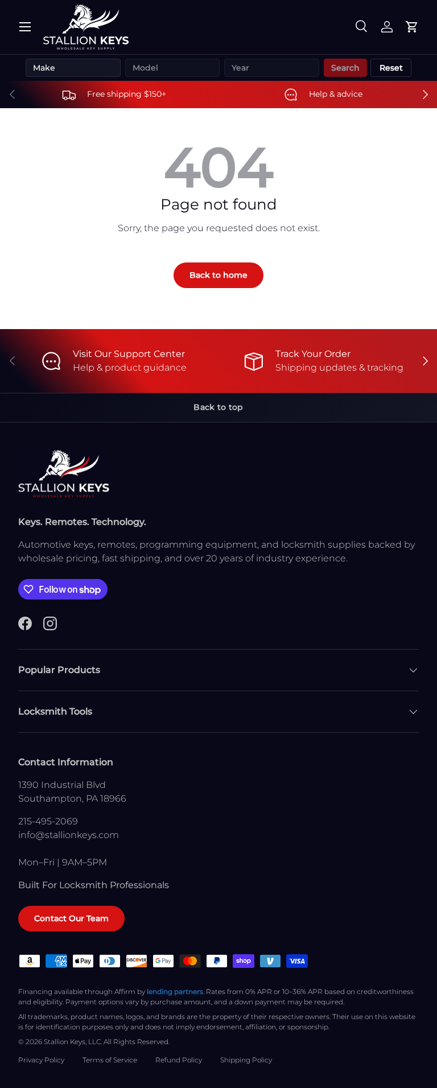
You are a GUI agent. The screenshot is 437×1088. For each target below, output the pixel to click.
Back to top (218, 407)
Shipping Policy (246, 1060)
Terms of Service (110, 1060)
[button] (411, 26)
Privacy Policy (41, 1060)
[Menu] (25, 26)
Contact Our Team (71, 918)
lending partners (175, 991)
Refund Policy (178, 1060)
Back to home (218, 275)
